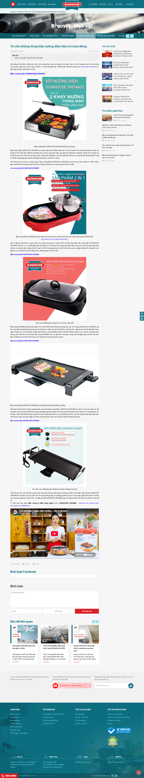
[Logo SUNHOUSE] (72, 10)
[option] (19, 35)
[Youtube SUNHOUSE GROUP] (142, 320)
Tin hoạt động (67, 36)
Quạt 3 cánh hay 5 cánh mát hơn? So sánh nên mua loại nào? (53, 648)
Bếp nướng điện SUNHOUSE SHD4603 (29, 58)
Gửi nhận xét (87, 611)
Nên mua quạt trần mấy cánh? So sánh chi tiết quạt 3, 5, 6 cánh (85, 648)
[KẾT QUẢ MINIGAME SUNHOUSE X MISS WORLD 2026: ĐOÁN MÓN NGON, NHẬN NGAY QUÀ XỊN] (107, 65)
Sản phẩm (32, 4)
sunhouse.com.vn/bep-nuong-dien (55, 239)
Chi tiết (15, 662)
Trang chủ (13, 4)
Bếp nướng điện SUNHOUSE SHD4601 (24, 341)
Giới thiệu (22, 4)
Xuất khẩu (42, 4)
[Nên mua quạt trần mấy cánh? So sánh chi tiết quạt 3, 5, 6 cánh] (85, 634)
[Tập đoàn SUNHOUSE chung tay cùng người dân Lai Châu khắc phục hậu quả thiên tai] (107, 99)
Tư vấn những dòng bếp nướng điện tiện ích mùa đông (48, 12)
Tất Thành (53, 776)
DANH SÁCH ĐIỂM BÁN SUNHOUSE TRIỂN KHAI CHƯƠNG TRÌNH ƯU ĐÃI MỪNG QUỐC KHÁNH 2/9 (122, 53)
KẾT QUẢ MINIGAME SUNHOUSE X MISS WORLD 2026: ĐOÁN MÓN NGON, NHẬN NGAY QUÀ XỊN (123, 65)
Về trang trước (16, 564)
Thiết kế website (41, 776)
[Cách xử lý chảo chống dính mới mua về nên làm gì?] (107, 117)
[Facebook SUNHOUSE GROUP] (142, 315)
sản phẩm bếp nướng (85, 67)
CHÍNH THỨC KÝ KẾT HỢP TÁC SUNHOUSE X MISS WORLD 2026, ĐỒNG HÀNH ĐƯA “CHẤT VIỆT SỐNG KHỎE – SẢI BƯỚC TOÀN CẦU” (123, 76)
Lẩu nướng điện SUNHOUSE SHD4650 (24, 168)
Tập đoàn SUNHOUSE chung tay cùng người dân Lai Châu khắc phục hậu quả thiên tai (123, 99)
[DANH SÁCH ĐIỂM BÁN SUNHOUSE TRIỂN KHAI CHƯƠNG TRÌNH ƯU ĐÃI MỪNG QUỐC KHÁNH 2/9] (107, 53)
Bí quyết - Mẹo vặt (24, 12)
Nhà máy (102, 4)
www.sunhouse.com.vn (116, 762)
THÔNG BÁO (34, 36)
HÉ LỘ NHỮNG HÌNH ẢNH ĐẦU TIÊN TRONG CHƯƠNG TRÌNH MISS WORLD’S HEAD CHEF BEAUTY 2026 (123, 87)
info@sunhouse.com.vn (83, 762)
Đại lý (110, 4)
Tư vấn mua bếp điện (106, 36)
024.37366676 (47, 765)
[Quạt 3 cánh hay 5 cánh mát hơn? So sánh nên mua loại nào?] (54, 634)
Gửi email (27, 564)
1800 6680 (58, 767)
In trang (37, 564)
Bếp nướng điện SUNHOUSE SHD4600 (24, 420)
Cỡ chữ (90, 51)
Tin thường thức (50, 36)
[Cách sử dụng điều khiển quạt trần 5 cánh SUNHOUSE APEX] (24, 634)
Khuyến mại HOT (19, 36)
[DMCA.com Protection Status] (113, 747)
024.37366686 (59, 765)
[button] (127, 36)
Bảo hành (52, 4)
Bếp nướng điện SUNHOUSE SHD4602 (24, 254)
